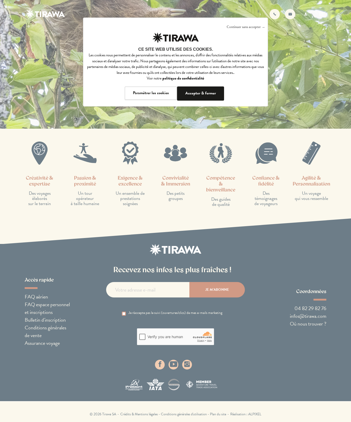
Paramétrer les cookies (151, 93)
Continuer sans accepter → (246, 27)
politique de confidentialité (183, 78)
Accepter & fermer (200, 93)
